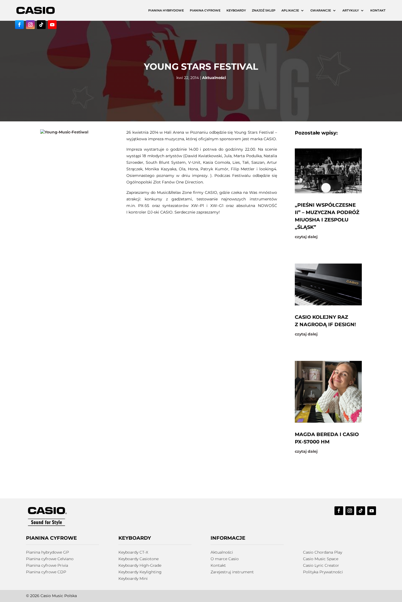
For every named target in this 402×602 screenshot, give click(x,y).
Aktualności (214, 77)
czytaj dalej (306, 236)
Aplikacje (290, 10)
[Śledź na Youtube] (52, 24)
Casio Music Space (320, 558)
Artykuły (350, 10)
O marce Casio (225, 558)
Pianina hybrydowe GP (47, 552)
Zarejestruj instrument (232, 571)
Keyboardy (236, 10)
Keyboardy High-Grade (139, 565)
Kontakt (378, 10)
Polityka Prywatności (323, 571)
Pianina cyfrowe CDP (46, 571)
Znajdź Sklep (263, 10)
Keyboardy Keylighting (140, 571)
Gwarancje (320, 10)
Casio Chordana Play (322, 552)
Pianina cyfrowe (205, 10)
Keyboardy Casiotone (138, 558)
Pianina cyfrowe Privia (47, 565)
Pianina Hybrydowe (166, 10)
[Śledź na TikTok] (41, 24)
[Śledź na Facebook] (19, 24)
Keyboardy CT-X (133, 552)
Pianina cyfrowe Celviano (50, 558)
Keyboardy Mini (133, 578)
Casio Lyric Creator (321, 565)
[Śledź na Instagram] (30, 24)
